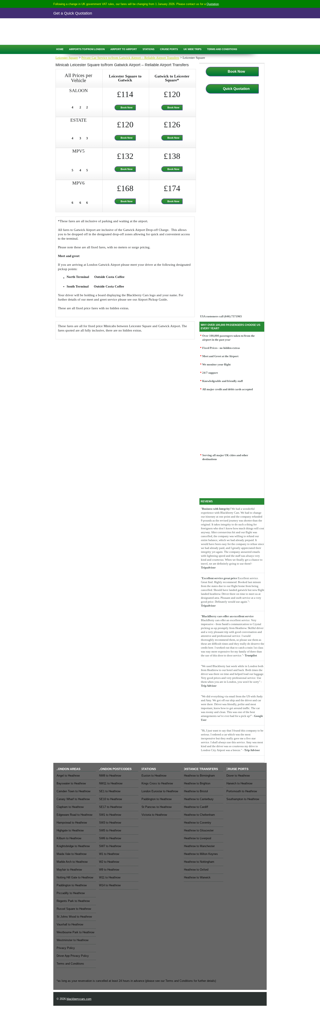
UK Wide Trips (192, 49)
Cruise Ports (169, 49)
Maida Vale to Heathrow (71, 854)
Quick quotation (73, 36)
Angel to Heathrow (68, 775)
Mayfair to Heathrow (69, 869)
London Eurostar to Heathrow (159, 791)
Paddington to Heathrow (72, 885)
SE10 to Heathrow (110, 799)
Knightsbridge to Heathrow (73, 846)
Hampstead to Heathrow (72, 822)
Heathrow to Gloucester (199, 830)
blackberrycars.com (79, 999)
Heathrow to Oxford (196, 869)
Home (59, 49)
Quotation (213, 4)
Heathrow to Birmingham (199, 775)
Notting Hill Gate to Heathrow (75, 877)
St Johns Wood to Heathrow (74, 916)
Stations (148, 49)
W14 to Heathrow (110, 885)
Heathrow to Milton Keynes (201, 854)
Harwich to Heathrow (239, 783)
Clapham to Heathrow (70, 807)
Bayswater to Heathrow (71, 783)
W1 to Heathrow (109, 854)
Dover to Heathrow (238, 775)
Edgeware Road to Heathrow (74, 814)
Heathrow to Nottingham (199, 861)
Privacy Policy (66, 948)
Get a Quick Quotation (72, 13)
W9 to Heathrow (109, 869)
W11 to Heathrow (109, 877)
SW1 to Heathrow (110, 814)
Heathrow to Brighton (197, 783)
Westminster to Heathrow (72, 940)
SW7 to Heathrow (110, 846)
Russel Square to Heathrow (74, 908)
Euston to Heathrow (153, 775)
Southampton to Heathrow (242, 799)
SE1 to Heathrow (109, 791)
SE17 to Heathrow (110, 807)
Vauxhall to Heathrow (70, 924)
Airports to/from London (87, 49)
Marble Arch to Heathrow (72, 861)
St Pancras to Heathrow (156, 807)
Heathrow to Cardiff (196, 807)
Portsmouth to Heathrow (241, 791)
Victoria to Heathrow (154, 814)
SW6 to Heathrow (110, 838)
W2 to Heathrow (109, 861)
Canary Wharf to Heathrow (73, 799)
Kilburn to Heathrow (69, 838)
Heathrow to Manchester (199, 846)
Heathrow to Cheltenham (199, 814)
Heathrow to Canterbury (199, 799)
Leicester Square (67, 57)
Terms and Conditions (222, 49)
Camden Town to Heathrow (73, 791)
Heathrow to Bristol (196, 791)
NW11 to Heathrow (110, 783)
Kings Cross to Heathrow (157, 783)
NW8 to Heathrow (110, 775)
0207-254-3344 (89, 27)
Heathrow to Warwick (197, 877)
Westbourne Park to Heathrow (75, 932)
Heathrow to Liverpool (197, 838)
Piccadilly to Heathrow (71, 893)
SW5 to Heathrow (110, 830)
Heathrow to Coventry (197, 822)
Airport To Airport (123, 49)
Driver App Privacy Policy (73, 955)
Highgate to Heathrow (70, 830)
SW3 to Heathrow (110, 822)
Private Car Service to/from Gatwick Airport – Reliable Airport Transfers (130, 57)
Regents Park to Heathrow (73, 901)
